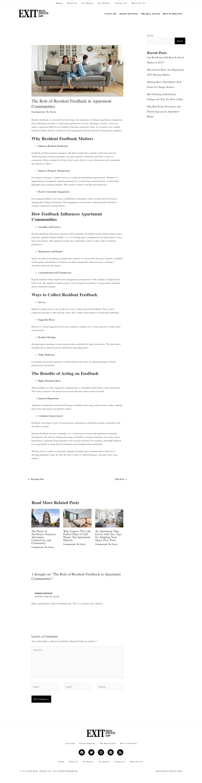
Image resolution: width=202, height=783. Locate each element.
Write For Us (139, 3)
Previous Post (36, 479)
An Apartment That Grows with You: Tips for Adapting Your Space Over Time (108, 535)
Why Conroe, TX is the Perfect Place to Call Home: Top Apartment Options (77, 535)
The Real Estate (150, 14)
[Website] (110, 686)
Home (59, 3)
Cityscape (110, 14)
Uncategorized (38, 111)
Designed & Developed (169, 771)
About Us (72, 3)
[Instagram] (101, 752)
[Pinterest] (111, 752)
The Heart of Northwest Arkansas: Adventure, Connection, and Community (44, 537)
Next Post (121, 479)
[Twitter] (91, 752)
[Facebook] (82, 752)
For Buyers (88, 3)
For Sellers (104, 3)
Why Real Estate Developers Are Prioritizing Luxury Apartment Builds (164, 111)
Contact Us (121, 3)
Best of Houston (172, 14)
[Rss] (120, 752)
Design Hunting (128, 14)
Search (150, 35)
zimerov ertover (43, 593)
